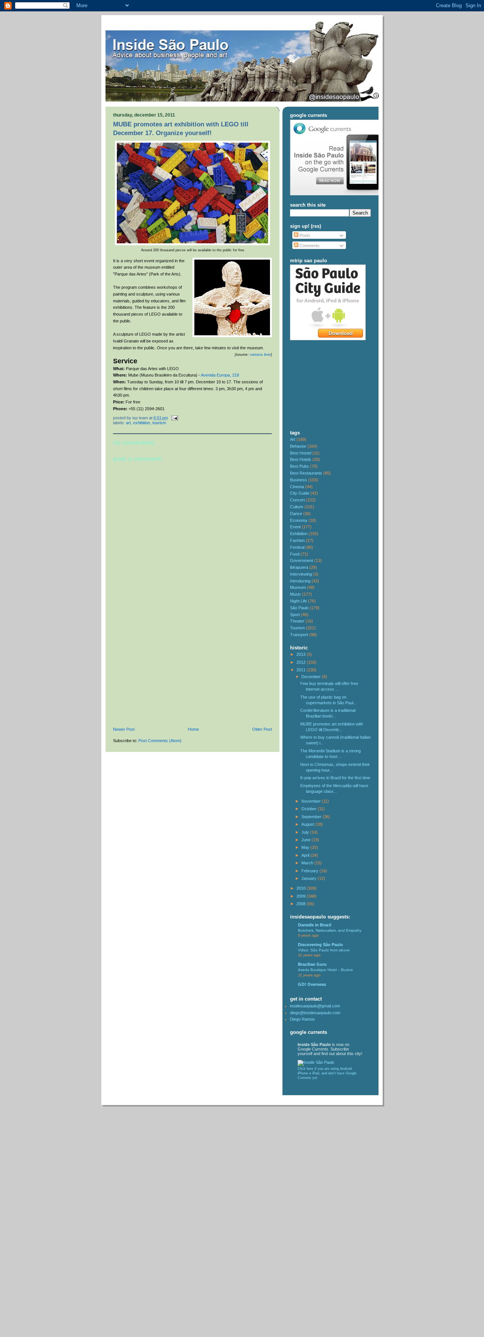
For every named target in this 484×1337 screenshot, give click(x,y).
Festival (297, 547)
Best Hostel (300, 453)
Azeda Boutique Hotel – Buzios (325, 970)
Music (295, 594)
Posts (304, 235)
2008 (301, 903)
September (312, 816)
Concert (297, 500)
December (311, 676)
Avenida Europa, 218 (220, 375)
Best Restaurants (306, 473)
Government (301, 560)
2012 (301, 662)
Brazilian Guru (312, 964)
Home (193, 729)
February (310, 871)
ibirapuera (299, 567)
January (309, 878)
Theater (297, 621)
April (305, 855)
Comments (309, 245)
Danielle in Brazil (314, 925)
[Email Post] (173, 418)
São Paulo (299, 607)
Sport (295, 614)
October (309, 808)
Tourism (159, 422)
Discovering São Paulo (320, 944)
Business (298, 480)
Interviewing (301, 574)
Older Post (262, 729)
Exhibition (141, 422)
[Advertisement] (169, 674)
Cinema (297, 486)
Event (295, 527)
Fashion (297, 540)
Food (294, 554)
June (306, 839)
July (305, 832)
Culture (296, 506)
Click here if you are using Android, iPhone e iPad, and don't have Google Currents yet (327, 1073)
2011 (301, 670)
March (307, 863)
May (305, 847)
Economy (298, 520)
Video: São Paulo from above (324, 950)
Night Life (298, 601)
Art (128, 422)
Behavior (298, 446)
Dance (296, 513)
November (311, 801)
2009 (301, 896)
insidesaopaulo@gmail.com (315, 1006)
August (308, 824)
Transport (299, 634)
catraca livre (260, 354)
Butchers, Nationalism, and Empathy (329, 930)
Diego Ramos (302, 1019)
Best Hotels (300, 459)
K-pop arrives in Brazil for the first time (335, 777)
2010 (301, 888)
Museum (298, 587)
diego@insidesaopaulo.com (315, 1012)
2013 (301, 654)
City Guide (299, 493)
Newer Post (124, 729)
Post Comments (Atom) (160, 740)
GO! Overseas (312, 984)
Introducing (300, 581)
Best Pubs (299, 466)
